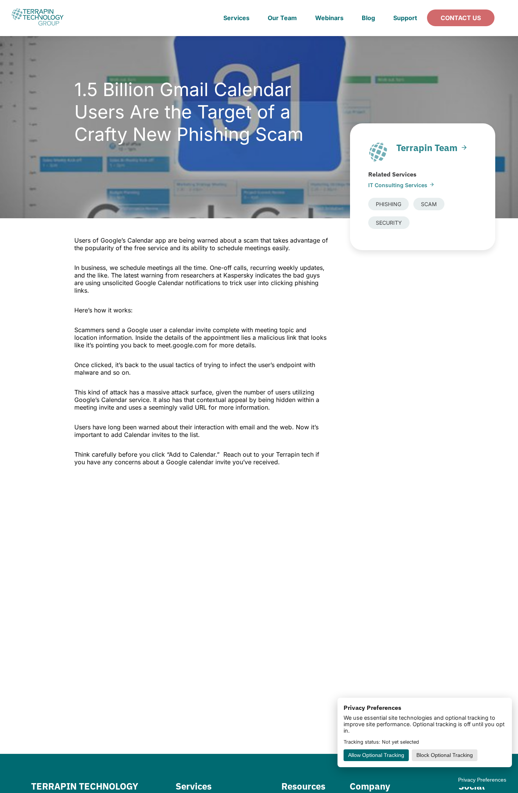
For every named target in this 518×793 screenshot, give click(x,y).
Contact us (461, 18)
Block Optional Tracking (444, 755)
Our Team (282, 18)
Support (405, 18)
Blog (368, 18)
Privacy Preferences (482, 780)
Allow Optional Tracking (376, 755)
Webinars (329, 18)
